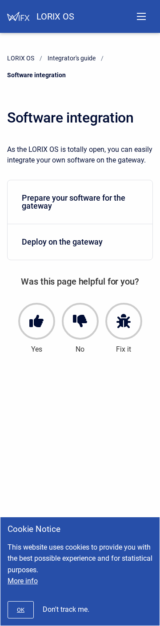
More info (23, 581)
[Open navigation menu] (141, 16)
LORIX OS (55, 16)
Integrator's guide (72, 58)
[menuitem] (80, 202)
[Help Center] (18, 16)
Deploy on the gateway (62, 241)
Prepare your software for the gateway (73, 201)
